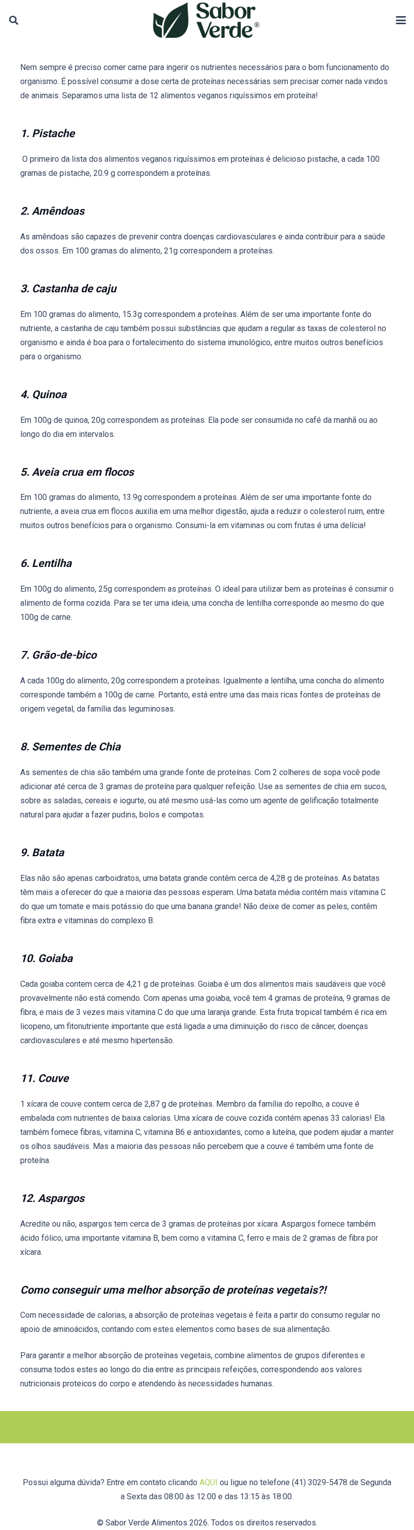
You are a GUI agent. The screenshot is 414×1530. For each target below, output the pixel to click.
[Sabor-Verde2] (206, 20)
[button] (14, 20)
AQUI (208, 1482)
